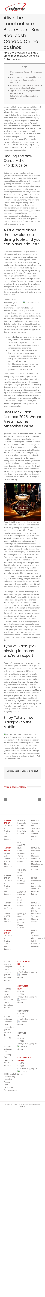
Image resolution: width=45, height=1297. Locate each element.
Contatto (20, 883)
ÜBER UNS (21, 914)
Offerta (20, 878)
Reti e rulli (35, 894)
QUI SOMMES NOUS (21, 845)
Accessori (35, 891)
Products (21, 894)
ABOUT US (21, 892)
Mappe (20, 925)
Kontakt (20, 927)
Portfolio (21, 903)
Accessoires (36, 861)
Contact (20, 833)
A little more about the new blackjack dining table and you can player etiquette (25, 80)
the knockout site (11, 318)
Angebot (20, 922)
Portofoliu (21, 831)
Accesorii (35, 833)
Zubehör (34, 941)
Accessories (36, 913)
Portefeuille (22, 858)
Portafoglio (22, 880)
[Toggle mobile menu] (40, 3)
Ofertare (20, 828)
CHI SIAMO (21, 870)
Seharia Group (22, 1000)
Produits (20, 850)
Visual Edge (22, 1106)
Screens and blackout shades (36, 919)
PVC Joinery (36, 905)
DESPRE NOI (22, 820)
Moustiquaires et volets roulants (37, 866)
